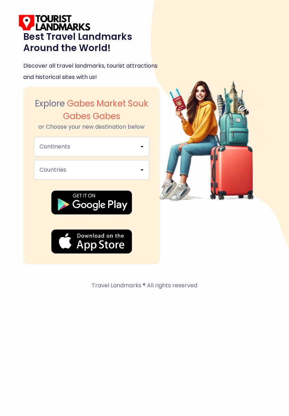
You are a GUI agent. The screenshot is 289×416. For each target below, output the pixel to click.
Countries (52, 170)
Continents (54, 146)
